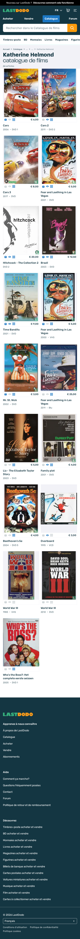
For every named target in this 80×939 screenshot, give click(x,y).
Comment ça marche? (16, 778)
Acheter (8, 18)
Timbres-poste (12, 39)
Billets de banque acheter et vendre (24, 866)
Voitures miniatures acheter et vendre (25, 879)
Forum (73, 18)
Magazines (61, 39)
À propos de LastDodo (16, 730)
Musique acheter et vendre (19, 886)
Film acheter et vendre (16, 892)
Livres (48, 39)
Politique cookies (12, 931)
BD (25, 39)
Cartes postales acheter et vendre (23, 873)
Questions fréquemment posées (22, 785)
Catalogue (51, 18)
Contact (7, 791)
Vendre (28, 18)
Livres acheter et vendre (17, 846)
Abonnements (11, 756)
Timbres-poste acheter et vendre (22, 827)
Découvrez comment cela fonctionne (53, 2)
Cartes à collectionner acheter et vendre (27, 899)
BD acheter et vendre (15, 833)
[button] (68, 10)
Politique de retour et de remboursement (27, 805)
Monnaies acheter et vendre (19, 840)
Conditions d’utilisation (15, 927)
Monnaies (36, 39)
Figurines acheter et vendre (19, 859)
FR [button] (56, 10)
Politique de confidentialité (44, 927)
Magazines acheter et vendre (20, 853)
